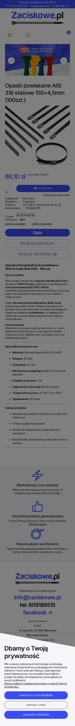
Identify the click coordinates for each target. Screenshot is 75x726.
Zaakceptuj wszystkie (36, 714)
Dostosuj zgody (36, 705)
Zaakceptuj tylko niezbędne (36, 695)
